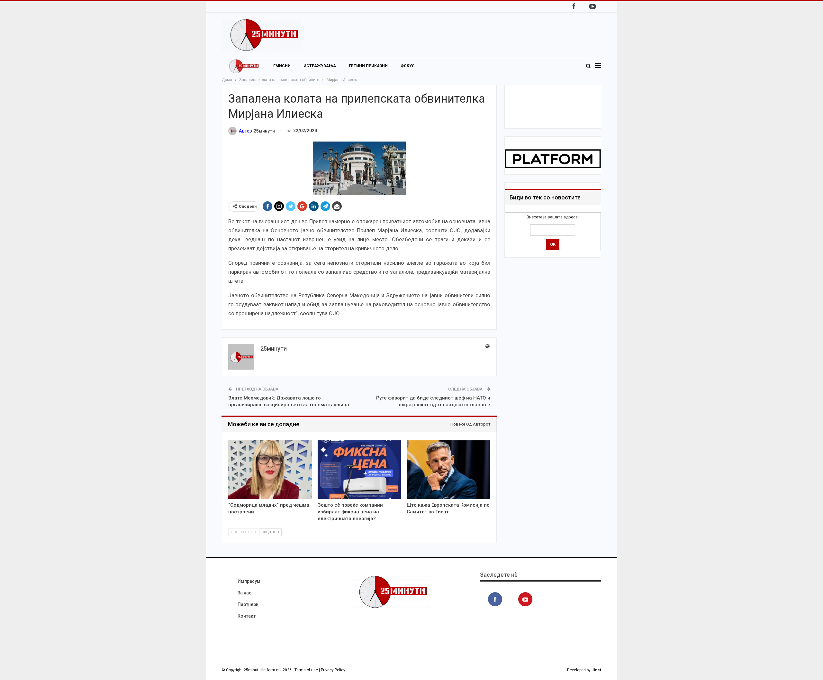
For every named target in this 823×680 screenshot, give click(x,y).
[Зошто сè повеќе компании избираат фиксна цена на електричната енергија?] (359, 469)
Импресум (249, 581)
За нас (244, 592)
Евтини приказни (368, 66)
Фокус (408, 66)
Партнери (248, 604)
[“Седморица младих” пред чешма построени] (270, 469)
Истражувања (319, 66)
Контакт (247, 616)
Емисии (282, 66)
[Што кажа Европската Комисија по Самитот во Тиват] (448, 469)
